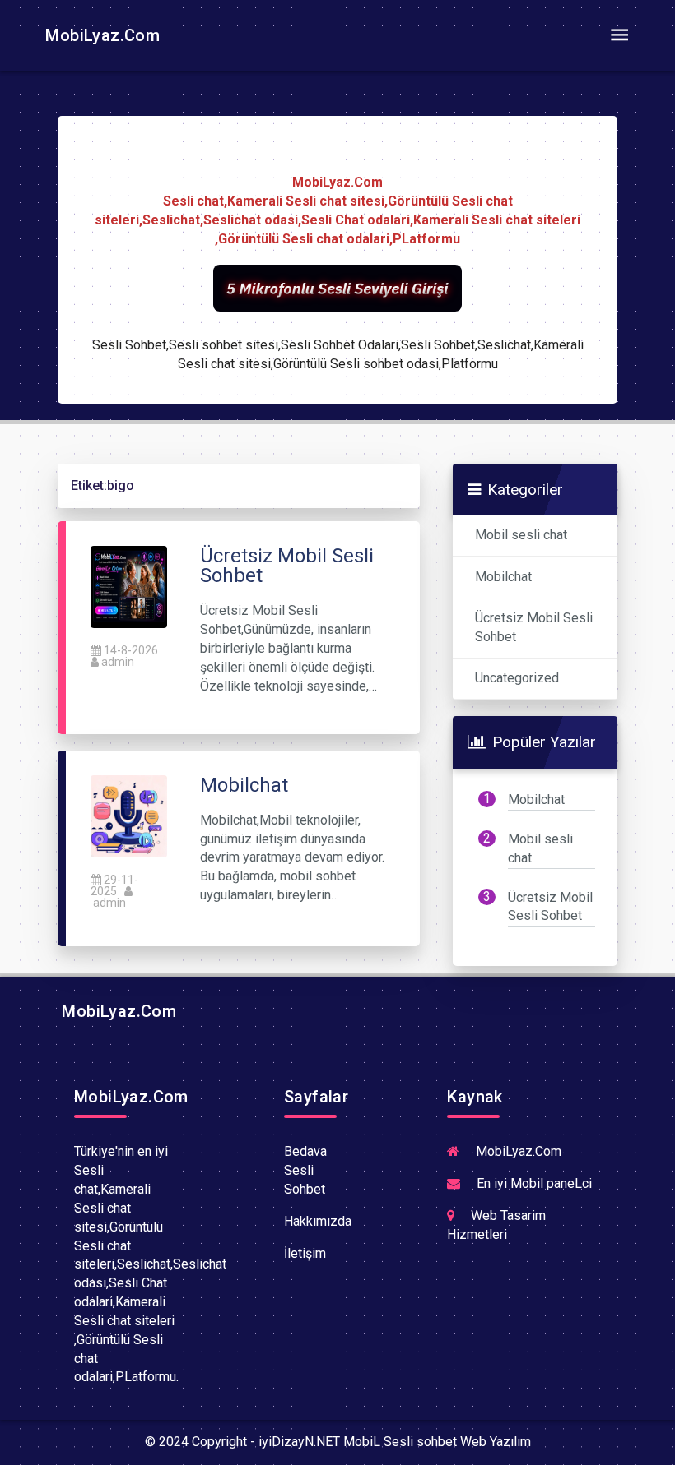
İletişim (305, 1253)
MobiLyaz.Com (100, 35)
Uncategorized (517, 678)
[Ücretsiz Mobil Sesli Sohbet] (129, 586)
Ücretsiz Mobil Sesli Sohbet (534, 627)
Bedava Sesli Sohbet (305, 1170)
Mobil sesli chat (521, 535)
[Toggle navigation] (619, 35)
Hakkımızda (317, 1221)
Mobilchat (503, 577)
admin (117, 661)
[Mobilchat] (129, 815)
